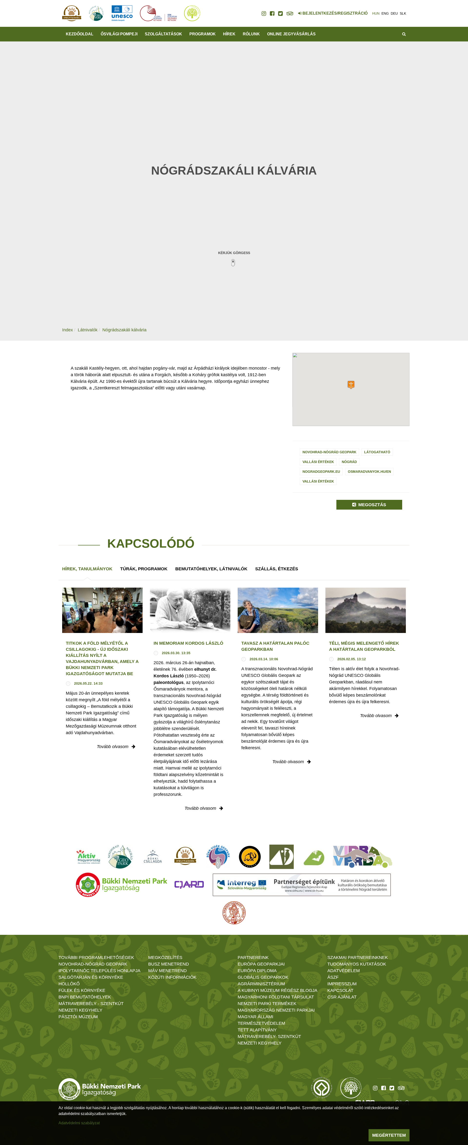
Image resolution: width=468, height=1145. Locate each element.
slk (403, 13)
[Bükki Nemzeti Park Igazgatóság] (121, 885)
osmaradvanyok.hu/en (369, 472)
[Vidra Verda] (362, 857)
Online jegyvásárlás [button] (291, 34)
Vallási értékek (318, 462)
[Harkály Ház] (281, 857)
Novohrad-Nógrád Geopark (329, 452)
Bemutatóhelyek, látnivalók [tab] (211, 568)
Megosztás (371, 504)
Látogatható (377, 452)
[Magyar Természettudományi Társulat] (234, 913)
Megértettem (389, 1135)
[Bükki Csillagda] (153, 857)
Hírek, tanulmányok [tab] (87, 568)
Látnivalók (88, 329)
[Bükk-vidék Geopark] (218, 857)
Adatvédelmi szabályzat (79, 1123)
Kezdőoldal (79, 34)
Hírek (229, 34)
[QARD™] (189, 885)
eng (385, 13)
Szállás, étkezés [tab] (276, 568)
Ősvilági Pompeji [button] (119, 34)
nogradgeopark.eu (321, 472)
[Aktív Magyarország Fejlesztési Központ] (88, 857)
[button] (351, 384)
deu (394, 13)
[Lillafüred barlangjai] (313, 857)
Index (67, 329)
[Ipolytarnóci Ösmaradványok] (185, 857)
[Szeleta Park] (250, 857)
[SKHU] (301, 885)
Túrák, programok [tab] (143, 568)
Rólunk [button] (251, 34)
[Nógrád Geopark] (120, 857)
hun (376, 13)
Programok (202, 34)
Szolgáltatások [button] (163, 34)
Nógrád (349, 462)
